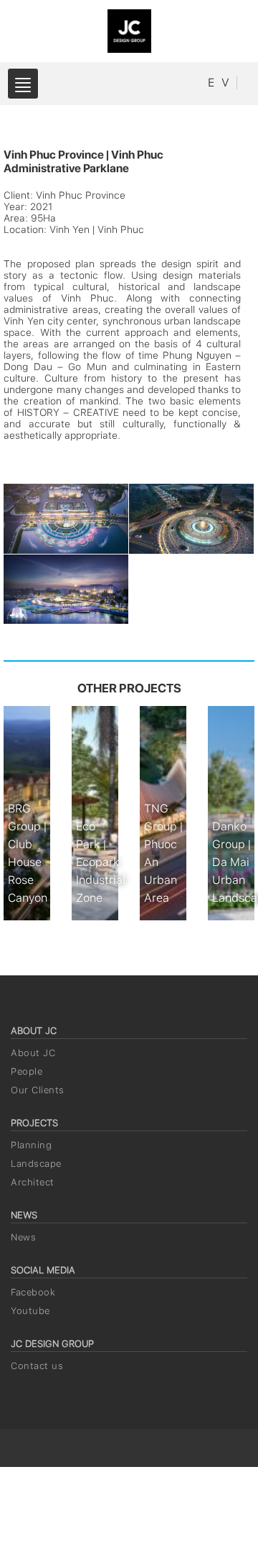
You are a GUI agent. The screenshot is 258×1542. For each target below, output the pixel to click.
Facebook (33, 1292)
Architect (32, 1182)
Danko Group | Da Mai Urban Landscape (233, 862)
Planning (31, 1145)
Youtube (30, 1310)
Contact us (37, 1366)
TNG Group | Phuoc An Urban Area (163, 853)
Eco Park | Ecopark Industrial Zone (97, 862)
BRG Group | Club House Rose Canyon (27, 853)
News (23, 1237)
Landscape (36, 1163)
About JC (33, 1053)
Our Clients (37, 1090)
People (26, 1071)
